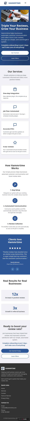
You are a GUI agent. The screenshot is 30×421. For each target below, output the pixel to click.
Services (3, 391)
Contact (3, 393)
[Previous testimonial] (12, 269)
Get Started (15, 53)
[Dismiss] (28, 419)
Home (3, 388)
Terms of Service (6, 396)
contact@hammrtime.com (8, 408)
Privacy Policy (5, 398)
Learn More (15, 58)
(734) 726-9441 (5, 412)
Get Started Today (15, 351)
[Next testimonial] (17, 269)
